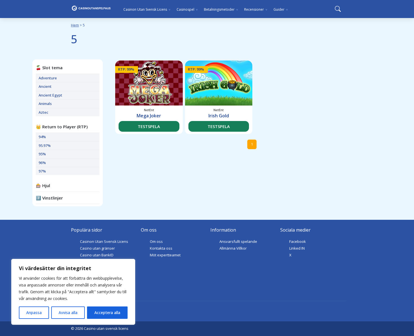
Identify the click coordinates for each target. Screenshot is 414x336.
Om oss (156, 241)
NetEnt (149, 110)
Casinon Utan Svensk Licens (104, 241)
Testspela (149, 126)
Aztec (43, 112)
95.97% (45, 145)
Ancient (45, 86)
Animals (45, 103)
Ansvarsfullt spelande (238, 241)
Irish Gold (218, 116)
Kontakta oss (161, 248)
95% (42, 153)
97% (42, 171)
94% (42, 136)
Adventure (48, 77)
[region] (73, 292)
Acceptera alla (107, 312)
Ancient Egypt (50, 95)
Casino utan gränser (97, 248)
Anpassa (34, 312)
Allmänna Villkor (233, 248)
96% (42, 162)
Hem (75, 25)
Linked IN (297, 248)
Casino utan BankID (96, 254)
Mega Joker (149, 116)
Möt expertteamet (165, 254)
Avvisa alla (68, 312)
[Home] (91, 8)
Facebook (297, 241)
